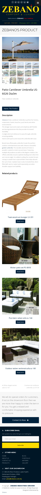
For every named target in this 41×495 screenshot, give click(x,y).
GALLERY (25, 463)
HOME (4, 456)
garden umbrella (7, 148)
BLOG (24, 456)
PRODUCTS (6, 463)
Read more (20, 221)
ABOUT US (5, 458)
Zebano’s (5, 120)
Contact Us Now (19, 420)
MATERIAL (25, 460)
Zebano (4, 492)
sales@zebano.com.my (14, 479)
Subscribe (20, 445)
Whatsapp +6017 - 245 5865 (28, 23)
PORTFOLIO (26, 458)
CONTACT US (6, 460)
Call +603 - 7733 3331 (10, 23)
